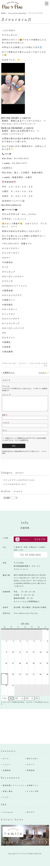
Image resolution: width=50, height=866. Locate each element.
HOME (3, 13)
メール (5, 423)
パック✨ (43, 372)
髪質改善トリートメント (14, 785)
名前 (4, 415)
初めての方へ (33, 758)
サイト (4, 430)
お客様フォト (9, 372)
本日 (11, 698)
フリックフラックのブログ (17, 13)
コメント (6, 395)
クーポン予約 (33, 791)
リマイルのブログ (11, 484)
